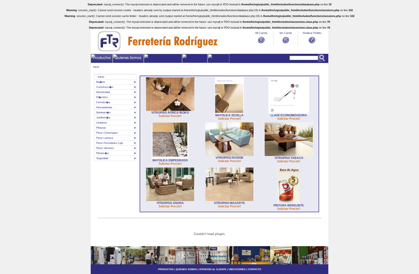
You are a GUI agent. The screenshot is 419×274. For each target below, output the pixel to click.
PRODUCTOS (166, 269)
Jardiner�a (103, 117)
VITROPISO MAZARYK (229, 203)
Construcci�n (104, 87)
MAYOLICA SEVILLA (229, 115)
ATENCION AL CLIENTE (212, 269)
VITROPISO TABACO (288, 158)
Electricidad (103, 92)
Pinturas (101, 127)
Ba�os (100, 81)
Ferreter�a (103, 102)
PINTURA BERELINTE (289, 205)
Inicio (96, 66)
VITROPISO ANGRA (170, 203)
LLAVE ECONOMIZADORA (289, 115)
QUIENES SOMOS (186, 269)
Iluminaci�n (103, 112)
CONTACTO (254, 269)
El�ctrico (102, 97)
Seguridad (102, 158)
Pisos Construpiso (107, 132)
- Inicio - (101, 76)
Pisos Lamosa (104, 137)
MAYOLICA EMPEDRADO (170, 160)
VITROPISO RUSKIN (229, 157)
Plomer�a (102, 153)
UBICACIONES (237, 269)
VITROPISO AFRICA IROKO (170, 112)
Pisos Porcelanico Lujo (109, 142)
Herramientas (104, 107)
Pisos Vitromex (105, 148)
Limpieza (101, 122)
